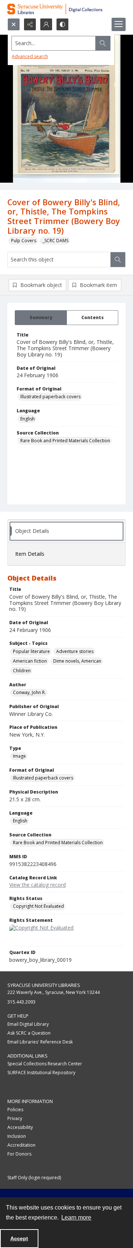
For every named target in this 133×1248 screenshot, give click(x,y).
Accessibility (20, 1127)
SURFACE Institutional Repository (41, 1072)
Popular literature (31, 651)
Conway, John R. (29, 692)
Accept (19, 1238)
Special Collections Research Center (44, 1064)
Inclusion (16, 1136)
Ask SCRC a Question (29, 1033)
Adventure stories (74, 651)
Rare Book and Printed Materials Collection (65, 440)
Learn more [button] (76, 1217)
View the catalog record (37, 884)
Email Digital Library (28, 1024)
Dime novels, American (77, 661)
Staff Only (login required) (34, 1177)
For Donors (19, 1154)
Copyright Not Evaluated (38, 906)
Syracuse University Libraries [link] (43, 985)
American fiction (30, 661)
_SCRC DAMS (55, 240)
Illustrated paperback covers (50, 396)
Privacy (14, 1118)
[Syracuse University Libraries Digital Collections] (66, 9)
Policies (15, 1109)
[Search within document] (117, 259)
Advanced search (30, 56)
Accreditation (21, 1145)
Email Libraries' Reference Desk (40, 1042)
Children (22, 670)
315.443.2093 (21, 1002)
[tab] (40, 318)
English (27, 419)
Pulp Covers (23, 240)
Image (19, 756)
